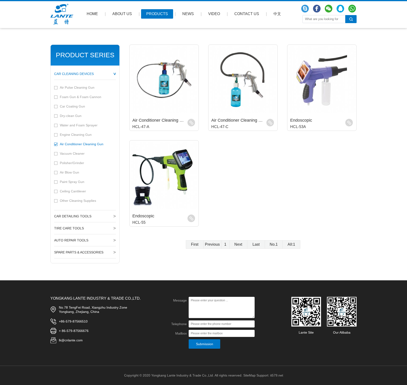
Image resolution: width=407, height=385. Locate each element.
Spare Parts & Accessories (78, 252)
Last (256, 244)
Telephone (179, 324)
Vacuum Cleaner (72, 153)
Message (180, 300)
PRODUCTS (157, 14)
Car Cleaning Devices (74, 74)
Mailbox (181, 333)
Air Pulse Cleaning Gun (77, 87)
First (194, 244)
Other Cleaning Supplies (78, 201)
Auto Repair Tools (71, 240)
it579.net (276, 375)
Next (238, 244)
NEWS (188, 14)
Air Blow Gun (69, 172)
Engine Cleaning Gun (76, 135)
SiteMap (249, 375)
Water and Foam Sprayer (79, 125)
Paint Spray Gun (72, 182)
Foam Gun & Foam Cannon (80, 97)
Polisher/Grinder (72, 163)
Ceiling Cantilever (73, 191)
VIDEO (214, 14)
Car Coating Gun (72, 106)
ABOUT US (122, 14)
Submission (204, 344)
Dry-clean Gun (70, 116)
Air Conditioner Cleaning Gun (81, 144)
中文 (277, 14)
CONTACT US (246, 14)
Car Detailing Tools (72, 216)
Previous (212, 244)
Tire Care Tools (69, 228)
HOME (92, 14)
